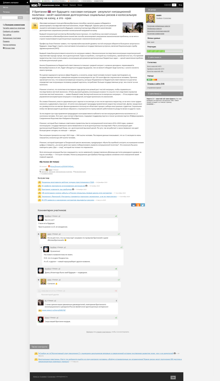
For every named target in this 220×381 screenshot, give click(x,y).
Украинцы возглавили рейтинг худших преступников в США (68, 182)
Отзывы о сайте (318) (155, 84)
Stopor (47, 318)
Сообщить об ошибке (11, 31)
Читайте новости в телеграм (14, 28)
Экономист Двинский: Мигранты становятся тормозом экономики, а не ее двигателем (79, 196)
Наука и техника (59, 1)
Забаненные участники (12, 38)
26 (39, 310)
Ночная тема (9, 48)
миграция (52, 172)
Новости (46, 1)
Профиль (159, 18)
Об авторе (152, 10)
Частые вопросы (9, 45)
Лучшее (65, 5)
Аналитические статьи (51, 5)
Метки (5, 7)
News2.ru (36, 377)
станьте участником (103, 332)
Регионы (6, 12)
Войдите (90, 332)
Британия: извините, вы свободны (57, 189)
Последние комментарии (155, 34)
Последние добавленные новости (158, 26)
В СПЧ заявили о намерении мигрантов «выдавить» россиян (68, 200)
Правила (6, 41)
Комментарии (98, 1)
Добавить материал (10, 2)
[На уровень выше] (39, 234)
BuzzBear (48, 216)
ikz (46, 301)
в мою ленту (167, 5)
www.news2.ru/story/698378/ (54, 310)
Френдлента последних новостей (158, 31)
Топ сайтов (7, 35)
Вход (180, 5)
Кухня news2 (87, 1)
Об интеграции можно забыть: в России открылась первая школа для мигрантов (77, 193)
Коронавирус (35, 1)
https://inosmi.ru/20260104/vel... (62, 166)
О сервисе (43, 377)
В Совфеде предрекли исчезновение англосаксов (63, 185)
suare (50, 170)
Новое (80, 5)
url (59, 216)
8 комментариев (47, 173)
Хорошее (73, 5)
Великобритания (80, 172)
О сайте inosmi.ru (154, 57)
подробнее (150, 104)
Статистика (167, 18)
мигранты (45, 172)
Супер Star (44, 291)
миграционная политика (64, 172)
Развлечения (74, 1)
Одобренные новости (154, 29)
